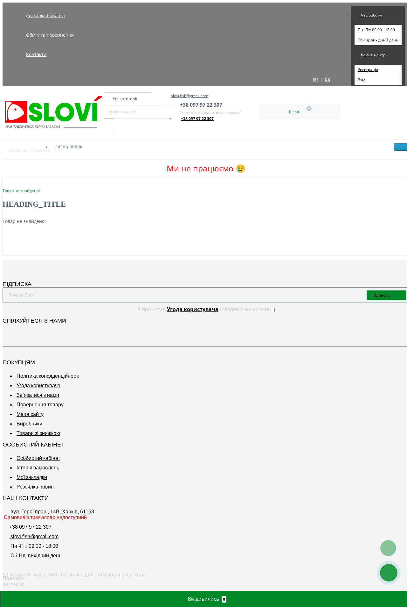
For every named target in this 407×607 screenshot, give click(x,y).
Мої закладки (32, 477)
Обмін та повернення (50, 35)
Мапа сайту (30, 414)
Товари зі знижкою (38, 433)
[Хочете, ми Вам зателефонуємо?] (389, 573)
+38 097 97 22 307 (197, 118)
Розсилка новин (35, 486)
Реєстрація (368, 69)
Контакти (36, 54)
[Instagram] (15, 330)
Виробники (29, 423)
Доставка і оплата (45, 15)
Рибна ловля (68, 147)
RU (315, 79)
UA (327, 79)
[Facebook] (6, 330)
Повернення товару (40, 404)
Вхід (361, 79)
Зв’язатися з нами (38, 395)
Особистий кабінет (38, 458)
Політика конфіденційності (48, 376)
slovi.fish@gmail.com (189, 95)
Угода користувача (38, 385)
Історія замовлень (38, 467)
